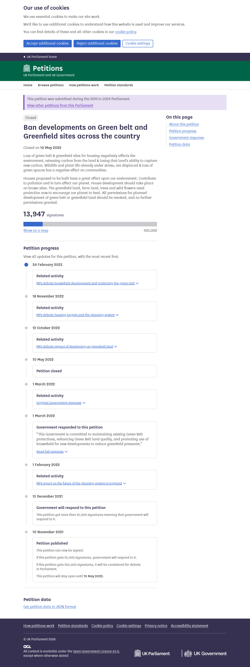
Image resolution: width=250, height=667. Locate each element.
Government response (186, 138)
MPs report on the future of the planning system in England (79, 483)
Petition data (179, 144)
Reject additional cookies (97, 43)
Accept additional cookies (48, 43)
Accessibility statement (189, 626)
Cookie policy (102, 626)
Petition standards (118, 85)
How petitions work (84, 85)
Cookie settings (138, 43)
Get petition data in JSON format (49, 607)
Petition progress (182, 131)
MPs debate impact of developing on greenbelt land (74, 346)
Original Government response (58, 403)
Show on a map (35, 230)
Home (27, 85)
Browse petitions (51, 85)
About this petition (184, 124)
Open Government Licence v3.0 (96, 651)
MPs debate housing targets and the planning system (75, 315)
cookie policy (125, 32)
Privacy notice (156, 626)
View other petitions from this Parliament (60, 105)
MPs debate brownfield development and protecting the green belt (85, 283)
